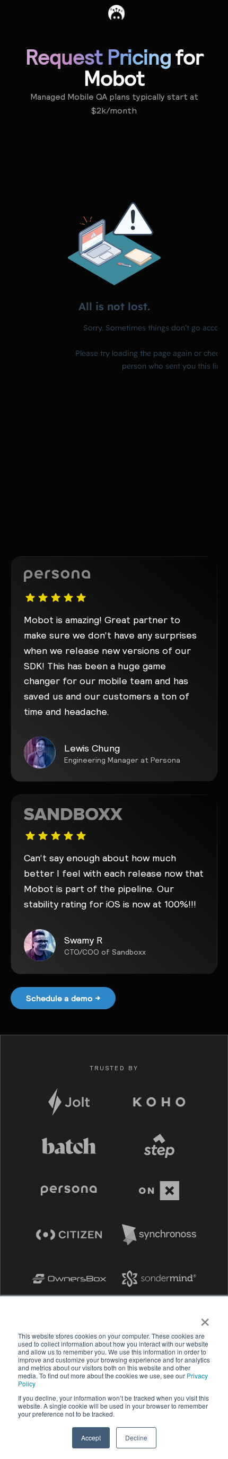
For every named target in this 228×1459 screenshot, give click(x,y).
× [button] (205, 1318)
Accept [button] (91, 1437)
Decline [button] (136, 1437)
